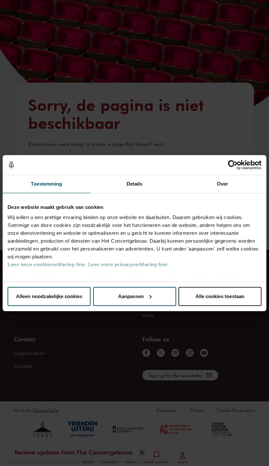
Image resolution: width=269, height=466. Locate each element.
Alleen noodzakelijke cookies (49, 296)
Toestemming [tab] (46, 184)
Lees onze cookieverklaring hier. (47, 264)
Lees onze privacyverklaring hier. (128, 264)
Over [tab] (222, 184)
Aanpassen (131, 296)
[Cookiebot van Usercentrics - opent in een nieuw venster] (232, 165)
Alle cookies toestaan (220, 296)
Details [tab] (135, 184)
